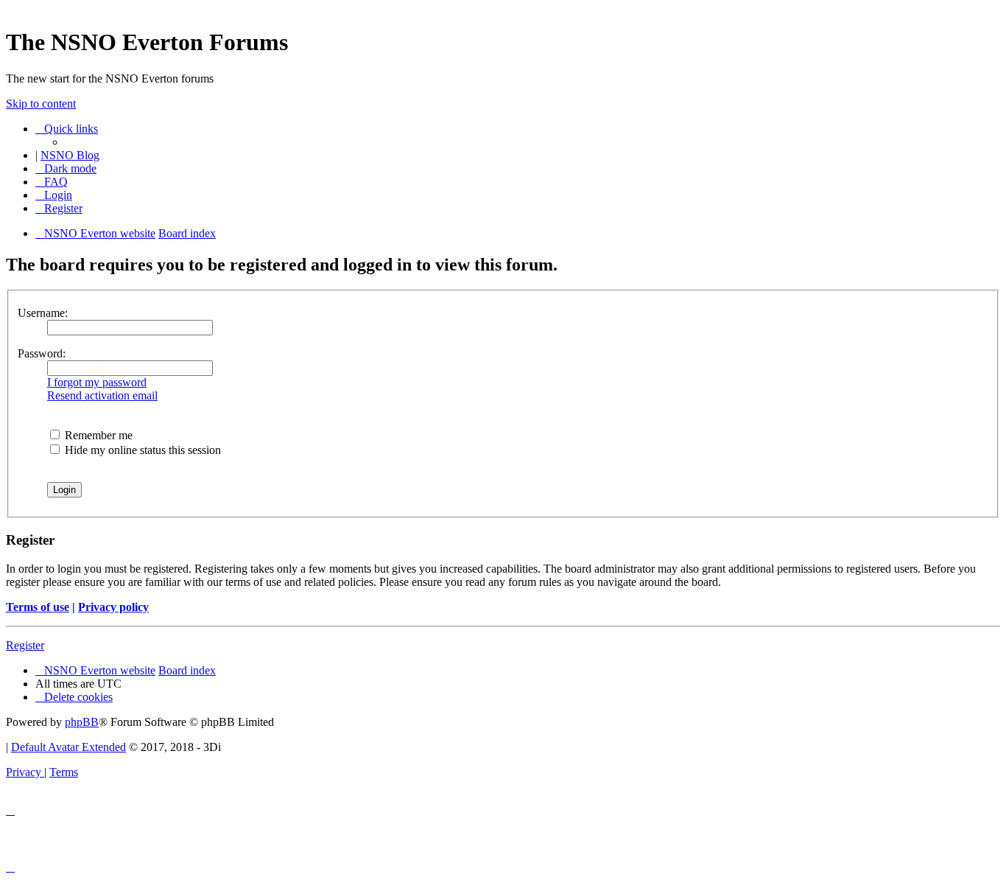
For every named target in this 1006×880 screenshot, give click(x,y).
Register (25, 645)
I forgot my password (97, 382)
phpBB (82, 722)
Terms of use (37, 607)
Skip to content (41, 103)
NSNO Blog (70, 155)
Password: (42, 353)
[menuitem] (51, 181)
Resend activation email (102, 395)
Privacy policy (113, 607)
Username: (43, 313)
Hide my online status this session (141, 450)
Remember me (97, 435)
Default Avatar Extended (68, 747)
